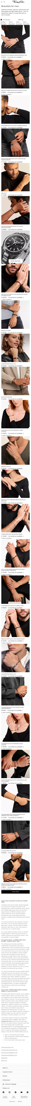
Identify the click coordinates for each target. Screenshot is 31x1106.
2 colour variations (6, 59)
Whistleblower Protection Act (24, 1097)
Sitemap (20, 1101)
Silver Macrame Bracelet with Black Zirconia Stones (12, 227)
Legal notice (12, 1101)
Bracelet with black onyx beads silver (13, 639)
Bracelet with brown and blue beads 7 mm (14, 55)
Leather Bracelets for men (7, 1047)
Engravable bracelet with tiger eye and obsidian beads (13, 159)
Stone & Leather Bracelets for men (9, 1050)
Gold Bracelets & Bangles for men (9, 1055)
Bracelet (4, 193)
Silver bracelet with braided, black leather (12, 744)
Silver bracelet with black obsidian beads (14, 125)
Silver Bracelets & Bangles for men (9, 1052)
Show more (15, 891)
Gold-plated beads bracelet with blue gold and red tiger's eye (12, 570)
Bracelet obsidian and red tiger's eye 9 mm (14, 90)
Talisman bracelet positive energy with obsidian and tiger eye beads (13, 815)
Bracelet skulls (6, 466)
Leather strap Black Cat (8, 364)
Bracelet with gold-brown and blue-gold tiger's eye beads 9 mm (14, 884)
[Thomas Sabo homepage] (4, 1)
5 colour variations (6, 94)
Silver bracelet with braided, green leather (12, 431)
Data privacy (13, 1097)
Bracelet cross (5, 330)
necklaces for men (6, 1021)
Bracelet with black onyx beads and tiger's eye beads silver (14, 295)
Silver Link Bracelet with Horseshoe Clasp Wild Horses (14, 780)
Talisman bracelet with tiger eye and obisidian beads (12, 708)
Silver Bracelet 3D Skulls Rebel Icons (12, 605)
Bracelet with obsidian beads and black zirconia (13, 500)
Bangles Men (4, 1058)
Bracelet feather (6, 397)
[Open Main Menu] (1, 1)
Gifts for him (4, 1060)
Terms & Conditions (5, 1097)
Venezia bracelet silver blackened (11, 534)
